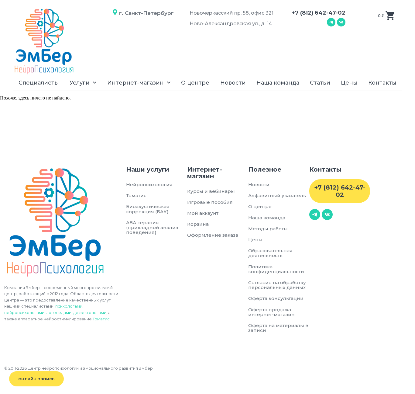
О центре (195, 82)
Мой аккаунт (202, 213)
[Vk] (341, 22)
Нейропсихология (149, 184)
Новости (233, 82)
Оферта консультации (276, 298)
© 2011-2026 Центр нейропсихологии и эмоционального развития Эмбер (78, 368)
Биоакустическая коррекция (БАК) (148, 209)
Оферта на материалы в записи (278, 328)
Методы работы (268, 229)
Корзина (198, 224)
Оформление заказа (212, 235)
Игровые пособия (210, 202)
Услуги (80, 82)
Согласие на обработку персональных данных (278, 285)
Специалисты (39, 82)
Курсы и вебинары (211, 191)
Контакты (382, 82)
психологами (68, 306)
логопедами (58, 312)
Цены (349, 82)
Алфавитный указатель (277, 195)
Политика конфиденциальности (276, 269)
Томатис (101, 318)
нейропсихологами (24, 312)
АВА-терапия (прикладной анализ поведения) (152, 227)
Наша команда (277, 82)
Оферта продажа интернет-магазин (271, 312)
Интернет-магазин (135, 82)
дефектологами (89, 312)
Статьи (320, 82)
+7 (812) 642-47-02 (318, 12)
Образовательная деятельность (270, 253)
